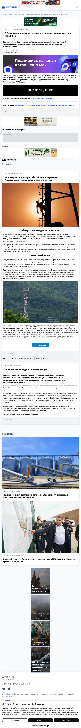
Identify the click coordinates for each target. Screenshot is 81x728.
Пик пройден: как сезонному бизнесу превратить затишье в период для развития (44, 105)
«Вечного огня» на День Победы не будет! (26, 369)
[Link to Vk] (4, 689)
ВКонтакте (49, 98)
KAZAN (13, 7)
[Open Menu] (3, 7)
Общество (13, 14)
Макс (34, 98)
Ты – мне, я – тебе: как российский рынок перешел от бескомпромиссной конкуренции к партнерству (31, 179)
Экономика (17, 491)
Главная (5, 14)
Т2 (44, 358)
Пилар (38, 358)
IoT (8, 358)
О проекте (7, 700)
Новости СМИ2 (7, 147)
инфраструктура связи (26, 358)
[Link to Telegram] (9, 689)
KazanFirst (10, 111)
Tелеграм (40, 98)
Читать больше (40, 345)
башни (14, 358)
